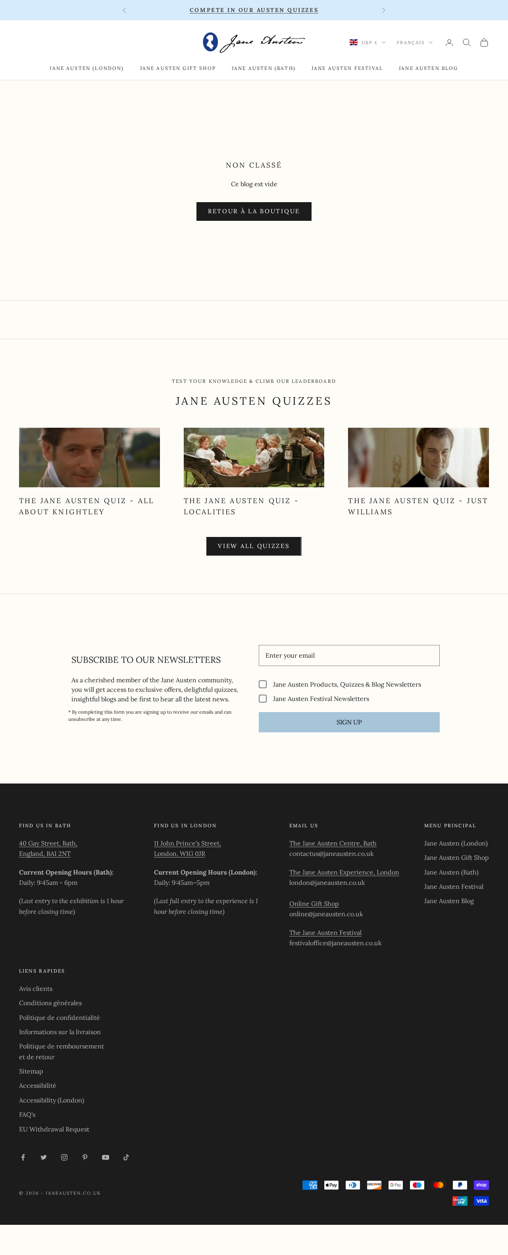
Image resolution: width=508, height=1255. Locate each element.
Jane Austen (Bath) (264, 68)
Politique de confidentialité (59, 1017)
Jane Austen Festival (347, 68)
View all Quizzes (254, 546)
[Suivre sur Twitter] (44, 1157)
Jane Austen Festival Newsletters (321, 698)
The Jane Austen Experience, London (344, 872)
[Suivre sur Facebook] (23, 1157)
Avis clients (35, 988)
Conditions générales (50, 1003)
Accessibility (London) (51, 1100)
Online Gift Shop (314, 903)
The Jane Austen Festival (325, 932)
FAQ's (27, 1114)
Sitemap (31, 1071)
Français (411, 42)
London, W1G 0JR (179, 853)
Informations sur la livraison (60, 1032)
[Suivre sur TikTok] (126, 1157)
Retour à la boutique (254, 211)
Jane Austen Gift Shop (178, 68)
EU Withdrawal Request (54, 1129)
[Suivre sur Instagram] (64, 1157)
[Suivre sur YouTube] (106, 1157)
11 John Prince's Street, (187, 843)
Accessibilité (37, 1085)
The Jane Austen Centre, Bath (333, 843)
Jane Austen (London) (87, 68)
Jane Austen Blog (428, 68)
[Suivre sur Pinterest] (85, 1157)
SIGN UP (349, 722)
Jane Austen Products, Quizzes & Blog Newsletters (347, 684)
